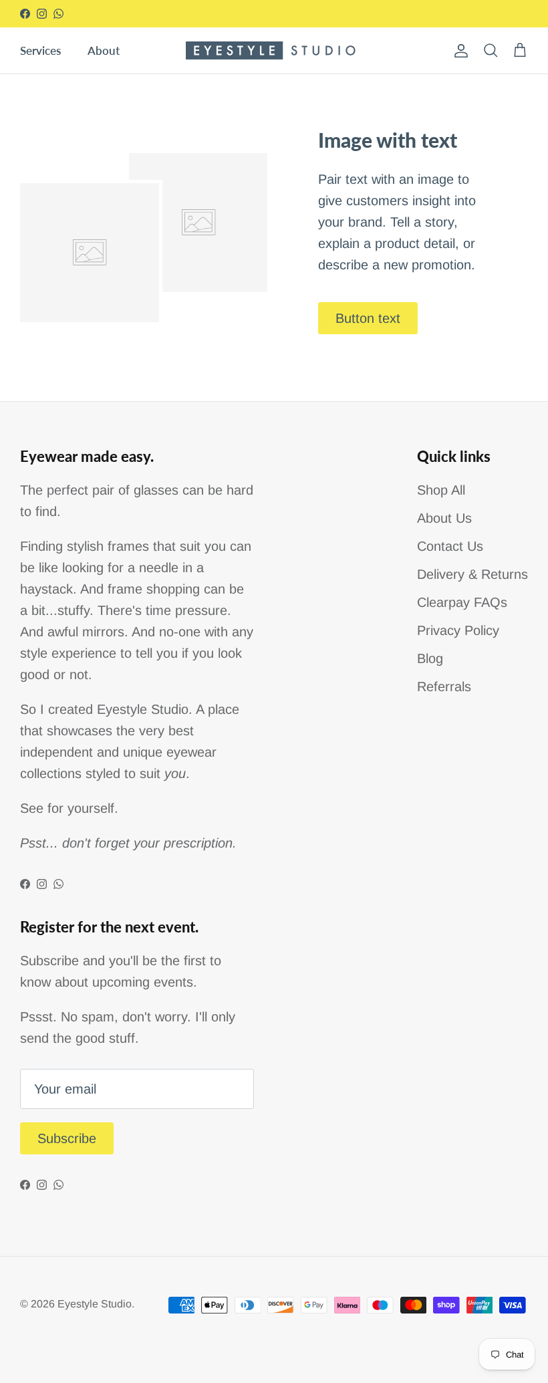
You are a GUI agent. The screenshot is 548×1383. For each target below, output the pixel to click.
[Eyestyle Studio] (274, 50)
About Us (444, 518)
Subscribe (66, 1138)
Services (40, 50)
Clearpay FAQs (462, 602)
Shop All (441, 490)
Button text (367, 318)
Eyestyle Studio (94, 1303)
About (104, 50)
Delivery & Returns (472, 574)
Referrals (444, 686)
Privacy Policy (458, 630)
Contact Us (450, 546)
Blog (430, 658)
